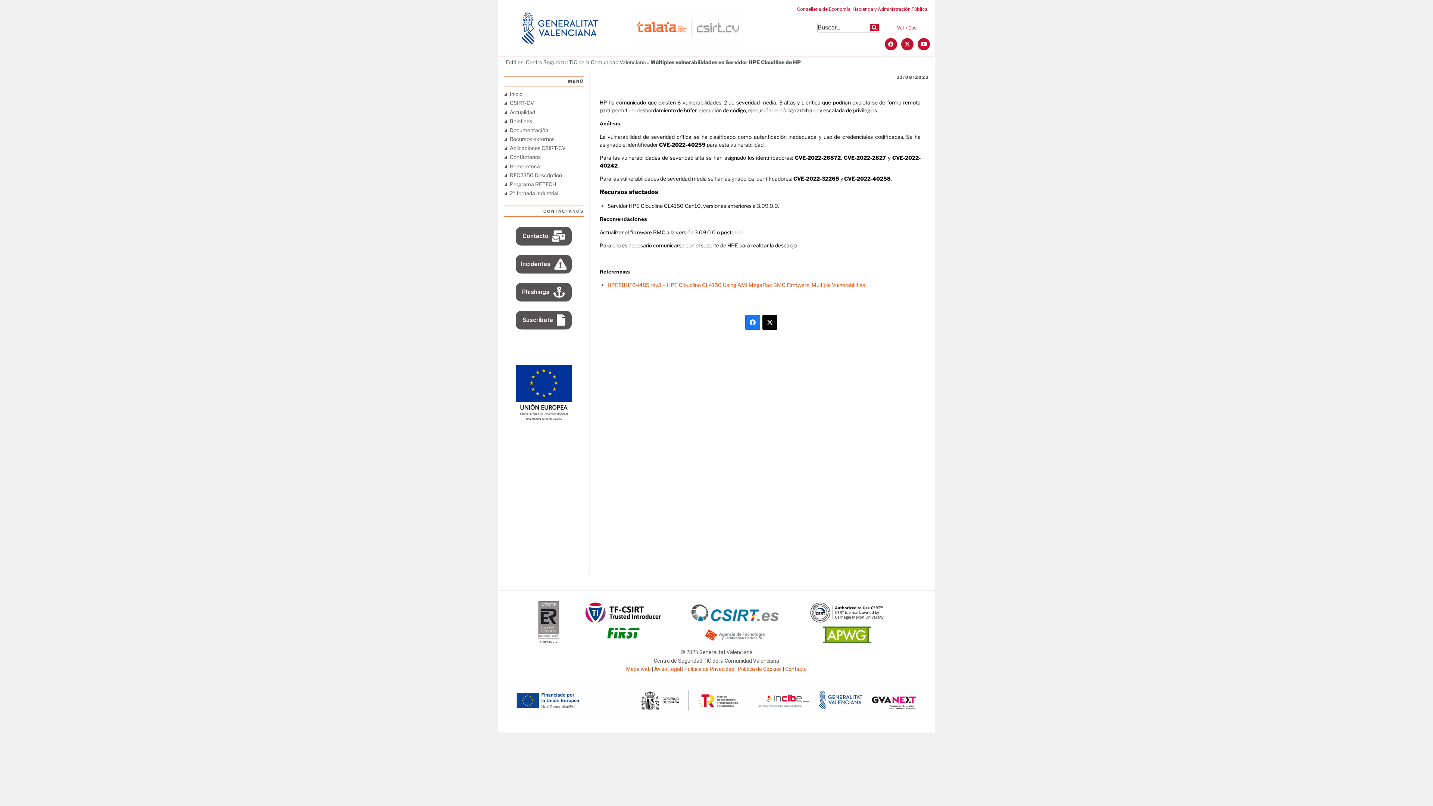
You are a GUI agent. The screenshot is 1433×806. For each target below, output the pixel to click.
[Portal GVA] (560, 28)
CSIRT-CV (522, 103)
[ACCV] (735, 635)
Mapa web (638, 669)
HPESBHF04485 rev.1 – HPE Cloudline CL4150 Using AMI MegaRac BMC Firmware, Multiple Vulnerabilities (736, 285)
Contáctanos (525, 157)
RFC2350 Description (536, 175)
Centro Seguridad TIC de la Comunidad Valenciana (586, 62)
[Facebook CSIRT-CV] (891, 44)
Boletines (521, 121)
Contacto (796, 669)
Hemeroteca (525, 166)
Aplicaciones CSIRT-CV (538, 148)
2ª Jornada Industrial (534, 193)
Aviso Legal (667, 669)
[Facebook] (752, 322)
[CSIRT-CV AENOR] (548, 622)
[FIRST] (623, 633)
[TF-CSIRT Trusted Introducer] (623, 612)
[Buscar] (874, 27)
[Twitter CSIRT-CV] (907, 44)
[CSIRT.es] (735, 612)
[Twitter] (769, 322)
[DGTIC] (544, 393)
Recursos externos (532, 139)
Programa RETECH (533, 184)
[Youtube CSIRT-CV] (924, 44)
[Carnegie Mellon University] (847, 612)
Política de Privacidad (709, 669)
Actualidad (522, 112)
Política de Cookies (760, 669)
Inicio (516, 94)
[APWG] (847, 635)
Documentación (529, 130)
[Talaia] (688, 28)
